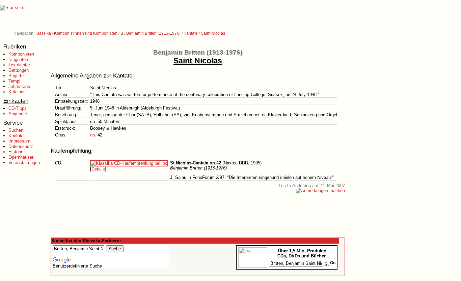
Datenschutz (20, 146)
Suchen (15, 130)
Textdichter (19, 64)
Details (98, 168)
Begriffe (16, 75)
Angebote (17, 113)
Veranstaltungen (24, 162)
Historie (15, 151)
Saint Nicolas (213, 33)
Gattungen (18, 70)
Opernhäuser (20, 157)
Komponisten (21, 54)
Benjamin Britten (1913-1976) (153, 33)
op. (93, 134)
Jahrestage (19, 86)
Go (332, 262)
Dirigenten (18, 59)
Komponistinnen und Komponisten (85, 33)
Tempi (14, 81)
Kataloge (17, 91)
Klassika (43, 33)
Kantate (191, 33)
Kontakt (16, 135)
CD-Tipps (17, 108)
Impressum (19, 141)
